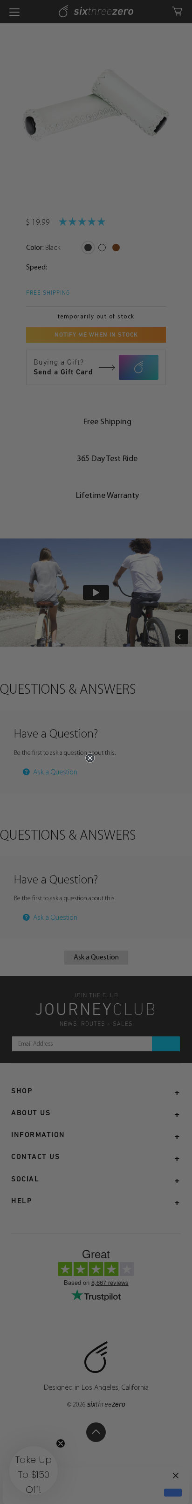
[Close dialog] (90, 758)
